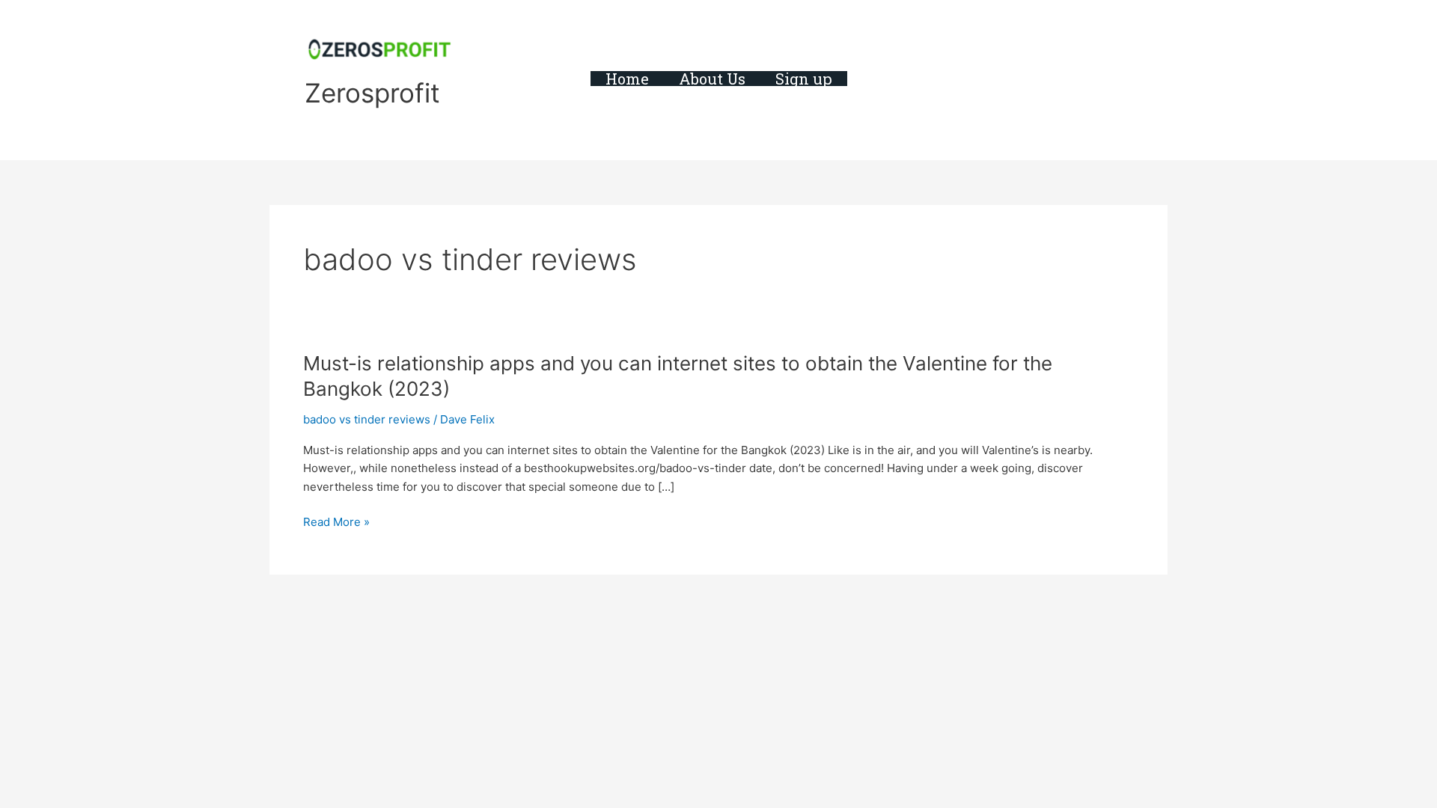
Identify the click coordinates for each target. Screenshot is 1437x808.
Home (627, 78)
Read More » (336, 522)
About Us (712, 78)
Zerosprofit (372, 92)
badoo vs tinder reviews (366, 419)
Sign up (803, 78)
